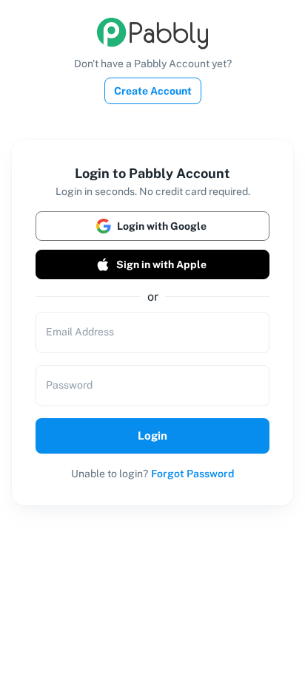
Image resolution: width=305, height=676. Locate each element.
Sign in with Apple (161, 264)
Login (152, 435)
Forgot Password (192, 473)
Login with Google (162, 226)
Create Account (153, 91)
